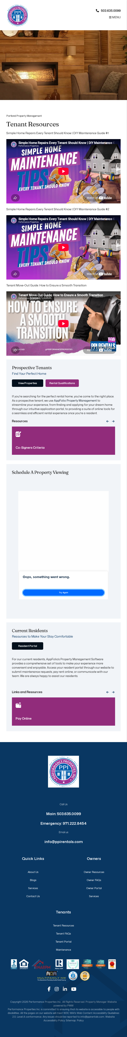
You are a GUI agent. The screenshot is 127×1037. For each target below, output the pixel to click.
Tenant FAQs (63, 933)
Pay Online (24, 718)
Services (33, 888)
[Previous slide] (107, 421)
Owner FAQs (94, 880)
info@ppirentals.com (63, 841)
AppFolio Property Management (75, 400)
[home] (17, 13)
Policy (80, 1020)
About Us (33, 872)
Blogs (33, 880)
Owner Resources (94, 872)
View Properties (27, 383)
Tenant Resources (63, 925)
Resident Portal (27, 646)
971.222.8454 (75, 823)
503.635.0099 (111, 10)
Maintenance (63, 949)
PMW (70, 1005)
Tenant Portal (63, 941)
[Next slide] (113, 421)
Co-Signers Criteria (30, 447)
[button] (49, 989)
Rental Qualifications (62, 383)
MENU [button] (116, 17)
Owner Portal (94, 888)
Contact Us (33, 896)
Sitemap (71, 1020)
